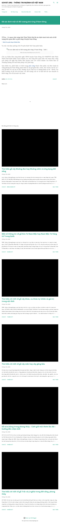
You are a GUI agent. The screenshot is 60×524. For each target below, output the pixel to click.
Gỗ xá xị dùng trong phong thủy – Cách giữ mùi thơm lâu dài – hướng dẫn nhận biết (29, 427)
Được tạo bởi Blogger (30, 518)
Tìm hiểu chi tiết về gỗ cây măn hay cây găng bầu (23, 364)
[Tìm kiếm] (54, 2)
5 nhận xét (10, 379)
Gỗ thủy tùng (14, 12)
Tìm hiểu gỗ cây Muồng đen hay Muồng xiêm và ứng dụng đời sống (29, 170)
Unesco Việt (38, 12)
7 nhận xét (10, 317)
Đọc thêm (55, 187)
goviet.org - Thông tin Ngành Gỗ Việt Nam (22, 2)
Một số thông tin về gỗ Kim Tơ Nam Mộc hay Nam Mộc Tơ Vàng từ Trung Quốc (29, 235)
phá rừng (32, 66)
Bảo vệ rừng (8, 79)
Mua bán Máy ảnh (26, 12)
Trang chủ (4, 12)
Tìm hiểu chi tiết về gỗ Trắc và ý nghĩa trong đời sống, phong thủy (28, 492)
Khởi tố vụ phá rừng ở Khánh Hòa (11, 42)
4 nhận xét (10, 444)
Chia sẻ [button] (54, 79)
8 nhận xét (10, 252)
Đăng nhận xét (11, 187)
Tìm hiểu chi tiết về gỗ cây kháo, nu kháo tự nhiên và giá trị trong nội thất (28, 300)
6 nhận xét (10, 509)
